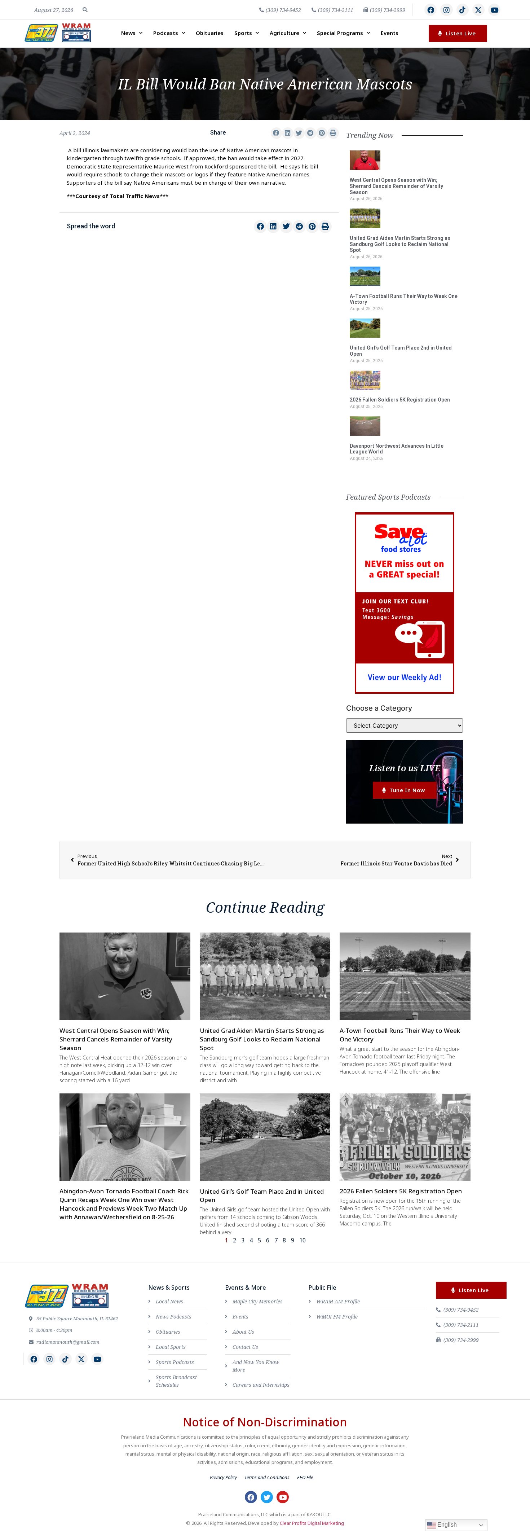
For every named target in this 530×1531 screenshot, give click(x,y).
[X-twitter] (478, 10)
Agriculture (284, 32)
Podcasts (165, 32)
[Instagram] (446, 10)
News (128, 32)
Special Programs (340, 32)
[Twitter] (267, 1497)
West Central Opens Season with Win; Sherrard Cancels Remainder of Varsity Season (396, 186)
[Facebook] (430, 10)
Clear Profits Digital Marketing (312, 1523)
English (446, 1525)
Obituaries (210, 32)
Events (389, 32)
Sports (243, 32)
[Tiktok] (462, 10)
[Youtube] (494, 10)
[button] (85, 10)
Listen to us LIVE (404, 768)
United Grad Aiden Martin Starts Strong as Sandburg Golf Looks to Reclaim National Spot (400, 244)
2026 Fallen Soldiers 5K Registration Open (400, 400)
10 (302, 1240)
